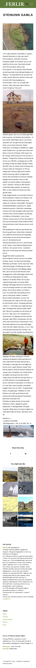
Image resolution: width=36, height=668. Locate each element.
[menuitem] (26, 4)
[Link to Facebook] (31, 665)
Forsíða (5, 617)
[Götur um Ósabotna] (10, 504)
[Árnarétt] (25, 504)
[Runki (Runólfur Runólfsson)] (25, 488)
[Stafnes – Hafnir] (10, 519)
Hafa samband (7, 619)
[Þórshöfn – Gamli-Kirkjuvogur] (25, 519)
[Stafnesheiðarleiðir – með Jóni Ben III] (10, 474)
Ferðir (4, 614)
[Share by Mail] (25, 454)
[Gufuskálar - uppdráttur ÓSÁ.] (18, 36)
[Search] (26, 4)
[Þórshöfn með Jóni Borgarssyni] (25, 474)
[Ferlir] (15, 4)
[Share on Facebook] (10, 454)
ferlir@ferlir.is (6, 599)
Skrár (4, 625)
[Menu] (30, 4)
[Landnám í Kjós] (10, 489)
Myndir (5, 622)
